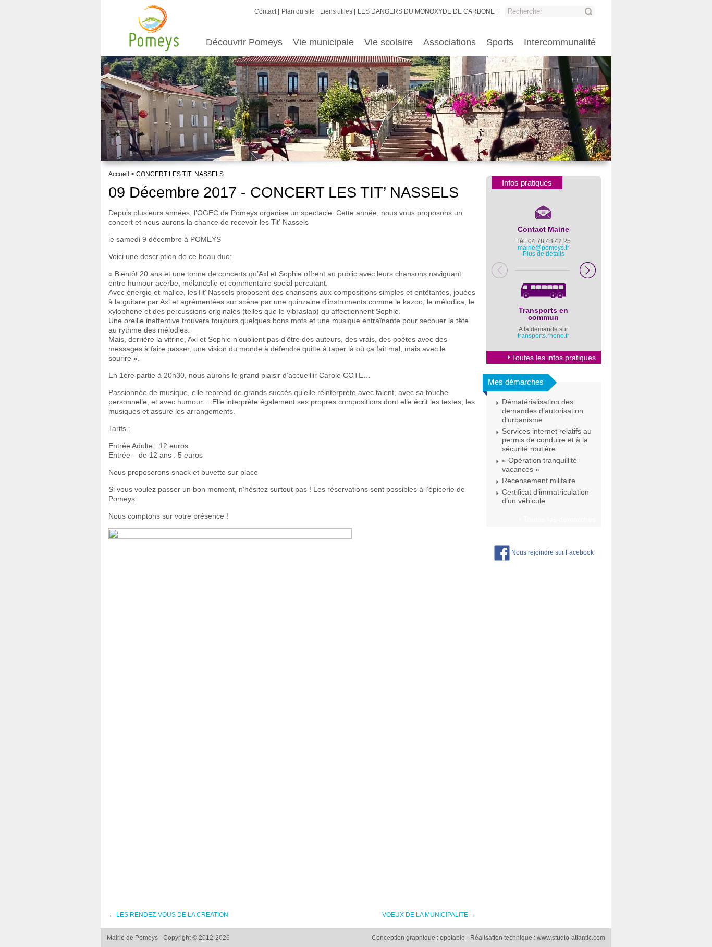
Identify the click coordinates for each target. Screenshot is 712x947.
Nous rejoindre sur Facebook (552, 552)
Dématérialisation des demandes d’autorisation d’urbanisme (542, 411)
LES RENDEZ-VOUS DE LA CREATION (168, 914)
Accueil (118, 174)
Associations (449, 42)
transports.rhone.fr (543, 335)
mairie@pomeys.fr (543, 247)
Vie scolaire (388, 42)
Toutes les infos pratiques (554, 357)
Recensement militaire (538, 480)
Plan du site (298, 11)
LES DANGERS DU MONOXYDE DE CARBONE (426, 11)
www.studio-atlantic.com (571, 937)
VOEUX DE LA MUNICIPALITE (429, 914)
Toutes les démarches (559, 519)
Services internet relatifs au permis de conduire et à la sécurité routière (547, 440)
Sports (499, 42)
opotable (452, 937)
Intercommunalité (560, 42)
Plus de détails (543, 253)
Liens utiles (336, 11)
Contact (265, 11)
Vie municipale (323, 42)
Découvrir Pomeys (244, 42)
